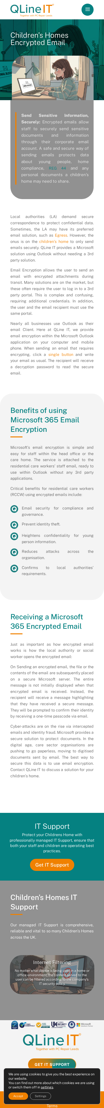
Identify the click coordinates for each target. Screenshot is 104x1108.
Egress (61, 235)
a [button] (87, 9)
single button (60, 354)
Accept (18, 1096)
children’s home (53, 241)
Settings (40, 1096)
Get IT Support (52, 865)
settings (47, 1087)
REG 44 (57, 168)
